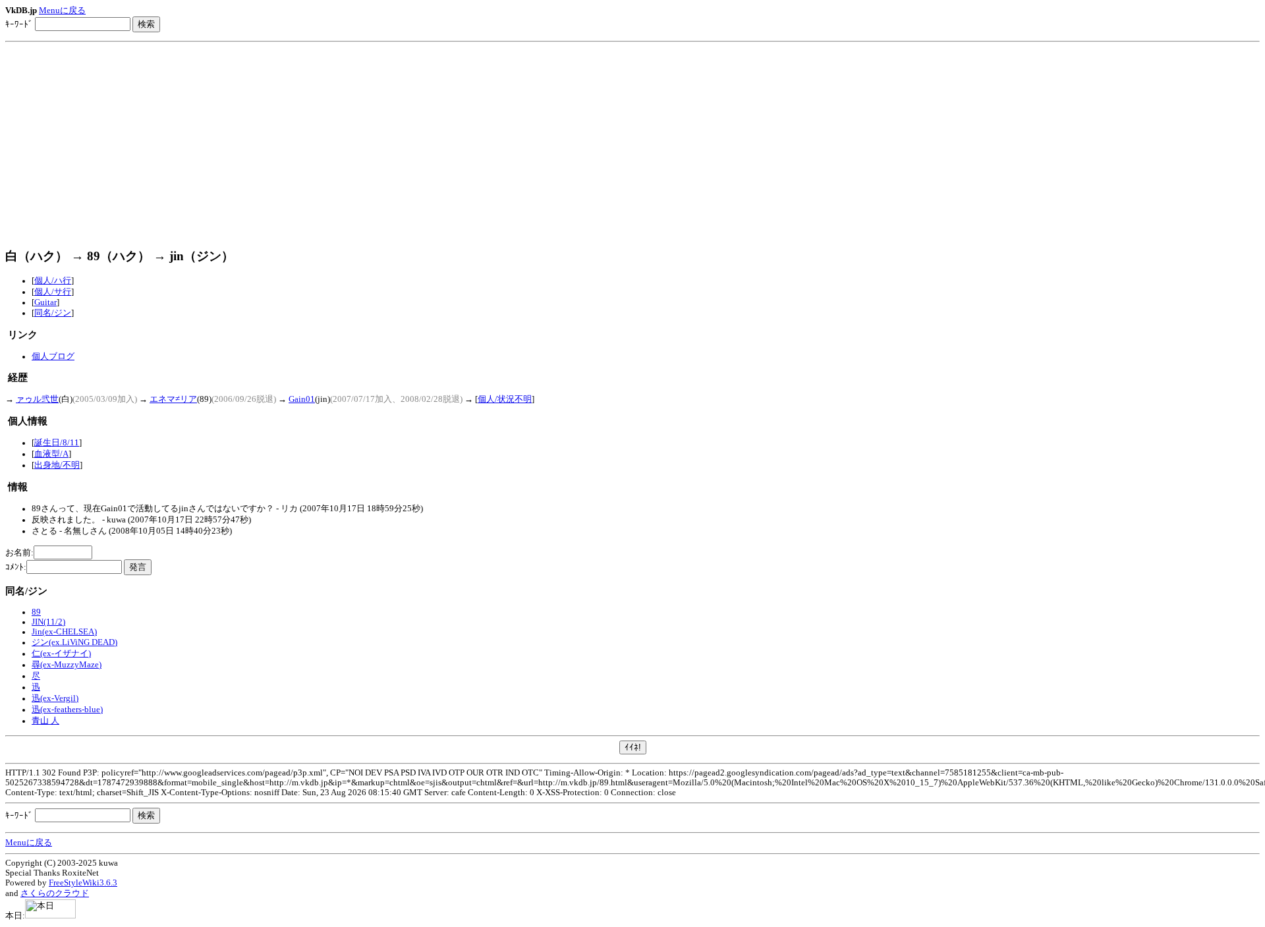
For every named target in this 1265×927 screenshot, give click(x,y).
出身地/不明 (57, 465)
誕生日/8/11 (56, 442)
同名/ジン (52, 313)
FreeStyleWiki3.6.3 (83, 882)
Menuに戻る (62, 10)
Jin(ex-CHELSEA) (64, 631)
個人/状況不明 (505, 399)
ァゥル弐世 (37, 399)
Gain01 (302, 399)
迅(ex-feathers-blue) (67, 709)
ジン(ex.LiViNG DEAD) (74, 642)
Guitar (45, 302)
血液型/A (51, 454)
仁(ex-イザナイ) (61, 653)
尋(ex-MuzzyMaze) (66, 664)
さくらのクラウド (54, 893)
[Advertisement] (632, 145)
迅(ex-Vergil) (55, 698)
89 (36, 612)
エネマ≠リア (173, 399)
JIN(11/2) (48, 622)
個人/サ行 (52, 291)
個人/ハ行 (52, 280)
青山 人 (45, 720)
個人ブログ (53, 356)
